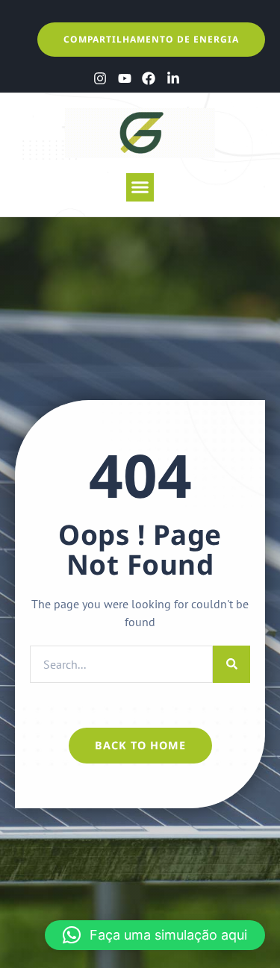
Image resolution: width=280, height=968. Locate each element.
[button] (140, 187)
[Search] (231, 664)
